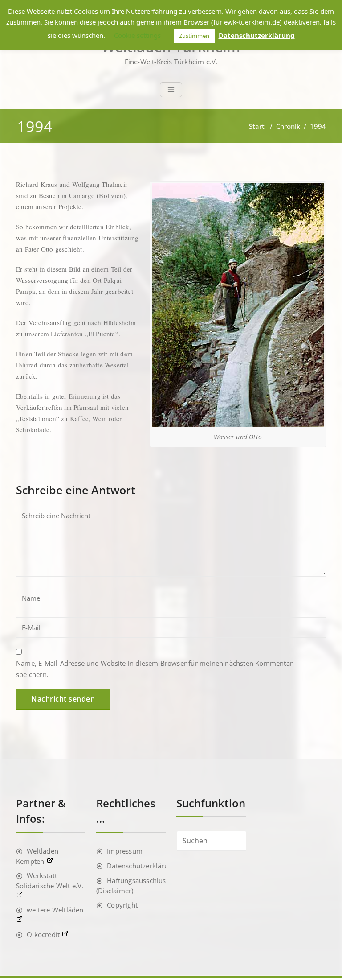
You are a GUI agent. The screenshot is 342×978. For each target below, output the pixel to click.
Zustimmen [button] (194, 36)
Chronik (288, 126)
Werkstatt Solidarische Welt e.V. (49, 880)
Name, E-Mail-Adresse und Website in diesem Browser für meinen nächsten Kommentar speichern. (154, 669)
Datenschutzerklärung (141, 865)
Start (257, 126)
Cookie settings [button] (137, 35)
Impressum (124, 850)
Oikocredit (44, 934)
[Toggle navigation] (171, 89)
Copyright (122, 904)
